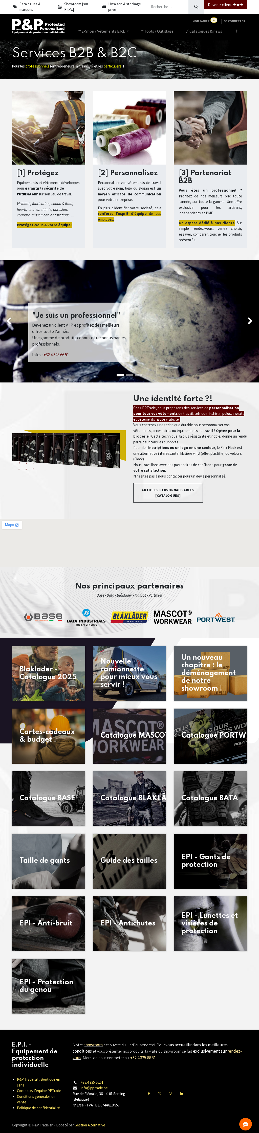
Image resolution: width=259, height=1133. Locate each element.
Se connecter (234, 21)
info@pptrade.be (94, 1087)
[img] (10, 321)
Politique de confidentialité (38, 1107)
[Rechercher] (196, 7)
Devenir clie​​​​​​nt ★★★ (225, 4)
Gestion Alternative (90, 1125)
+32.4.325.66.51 (92, 1082)
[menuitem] (103, 31)
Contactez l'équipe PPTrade (39, 1090)
